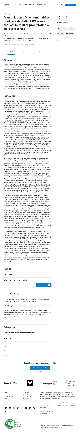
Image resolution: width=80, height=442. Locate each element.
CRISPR (34, 348)
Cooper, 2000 (40, 104)
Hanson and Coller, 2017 (22, 166)
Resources (25, 400)
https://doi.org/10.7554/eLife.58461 (21, 44)
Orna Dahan (36, 34)
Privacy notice (40, 371)
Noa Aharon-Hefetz (9, 34)
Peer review (33, 52)
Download (62, 29)
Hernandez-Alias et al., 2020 (23, 190)
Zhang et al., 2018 (44, 188)
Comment (71, 33)
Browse (25, 5)
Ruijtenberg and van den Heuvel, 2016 (18, 111)
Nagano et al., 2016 (39, 145)
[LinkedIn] (10, 408)
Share (61, 33)
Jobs (6, 394)
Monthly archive (27, 396)
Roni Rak (6, 36)
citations (60, 41)
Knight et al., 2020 (22, 152)
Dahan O (29, 311)
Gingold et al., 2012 (42, 164)
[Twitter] (14, 408)
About (45, 5)
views (60, 39)
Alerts (62, 5)
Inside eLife (25, 394)
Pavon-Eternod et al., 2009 (18, 188)
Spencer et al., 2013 (43, 137)
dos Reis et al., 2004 (30, 164)
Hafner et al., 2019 (36, 111)
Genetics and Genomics (17, 14)
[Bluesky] (6, 408)
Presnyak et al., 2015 (44, 177)
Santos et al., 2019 (9, 190)
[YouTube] (26, 408)
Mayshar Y (24, 311)
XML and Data (26, 402)
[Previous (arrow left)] (0, 438)
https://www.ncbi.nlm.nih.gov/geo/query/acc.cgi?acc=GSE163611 (18, 317)
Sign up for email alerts (40, 368)
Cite (72, 29)
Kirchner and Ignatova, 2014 (12, 184)
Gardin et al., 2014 (9, 166)
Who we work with (9, 396)
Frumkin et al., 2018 (36, 166)
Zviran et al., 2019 (41, 218)
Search (58, 5)
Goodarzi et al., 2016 (33, 192)
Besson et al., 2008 (31, 137)
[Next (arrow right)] (2, 438)
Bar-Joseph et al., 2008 (26, 145)
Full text (11, 52)
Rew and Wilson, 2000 (42, 119)
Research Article (8, 12)
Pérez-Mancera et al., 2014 (28, 132)
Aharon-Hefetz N (9, 311)
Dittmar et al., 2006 (40, 183)
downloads (68, 39)
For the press (26, 398)
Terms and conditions (10, 402)
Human (6, 356)
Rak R (39, 311)
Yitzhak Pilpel (46, 34)
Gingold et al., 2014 (32, 188)
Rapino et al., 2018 (40, 151)
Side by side (42, 52)
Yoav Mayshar (28, 34)
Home (19, 5)
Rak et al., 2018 (23, 179)
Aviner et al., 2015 (29, 151)
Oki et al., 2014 (43, 126)
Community (39, 5)
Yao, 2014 (6, 139)
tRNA (38, 348)
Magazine (31, 5)
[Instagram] (22, 408)
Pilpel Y (35, 311)
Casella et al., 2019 (33, 147)
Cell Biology (7, 14)
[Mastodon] (18, 408)
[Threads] (30, 408)
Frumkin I (17, 311)
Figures (22, 52)
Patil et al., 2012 (18, 151)
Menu (15, 5)
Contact (7, 400)
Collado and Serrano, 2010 (12, 132)
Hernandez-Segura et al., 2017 (18, 147)
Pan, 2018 (24, 184)
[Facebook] (34, 408)
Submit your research (70, 5)
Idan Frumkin (20, 34)
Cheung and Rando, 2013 (31, 126)
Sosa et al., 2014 (41, 132)
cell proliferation (44, 348)
